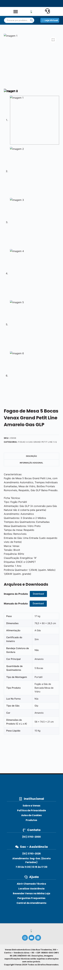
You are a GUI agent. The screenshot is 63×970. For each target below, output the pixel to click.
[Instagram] (25, 938)
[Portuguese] (36, 3)
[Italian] (47, 3)
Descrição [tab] (31, 456)
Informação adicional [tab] (31, 463)
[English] (15, 3)
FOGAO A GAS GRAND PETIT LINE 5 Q (37, 442)
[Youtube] (31, 938)
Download (38, 593)
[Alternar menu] (15, 11)
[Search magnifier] (31, 20)
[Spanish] (26, 3)
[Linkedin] (38, 938)
